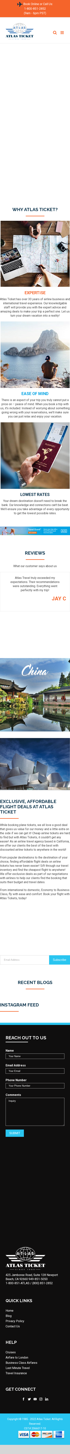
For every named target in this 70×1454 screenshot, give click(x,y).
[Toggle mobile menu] (62, 33)
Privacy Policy (15, 1321)
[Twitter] (29, 1399)
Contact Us (13, 1326)
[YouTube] (35, 1399)
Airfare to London (17, 1357)
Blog (9, 1316)
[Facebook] (23, 1399)
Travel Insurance (16, 1373)
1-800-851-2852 (35, 8)
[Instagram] (40, 1399)
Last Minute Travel (18, 1368)
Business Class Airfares (21, 1363)
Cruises (11, 1352)
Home (9, 1310)
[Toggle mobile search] (55, 33)
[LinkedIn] (46, 1399)
